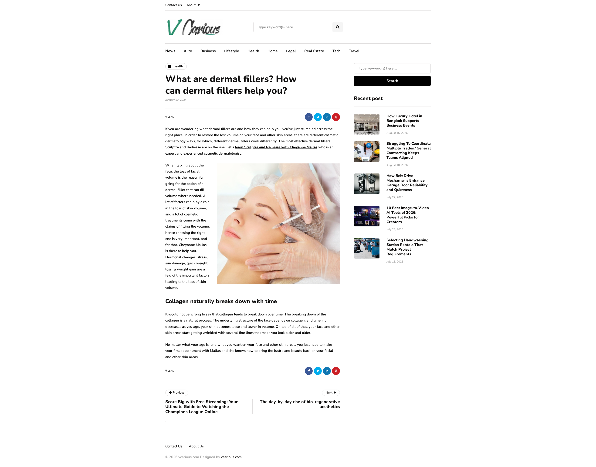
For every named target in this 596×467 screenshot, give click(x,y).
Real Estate (314, 51)
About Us (193, 5)
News (170, 51)
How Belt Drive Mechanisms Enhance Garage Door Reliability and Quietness (407, 182)
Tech (336, 51)
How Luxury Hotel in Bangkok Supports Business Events (404, 120)
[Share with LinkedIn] (327, 117)
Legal (291, 51)
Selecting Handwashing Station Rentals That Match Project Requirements (407, 246)
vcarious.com (231, 457)
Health (253, 51)
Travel (354, 51)
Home (273, 51)
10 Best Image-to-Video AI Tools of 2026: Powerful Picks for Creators (407, 214)
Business (208, 51)
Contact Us (173, 5)
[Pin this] (336, 117)
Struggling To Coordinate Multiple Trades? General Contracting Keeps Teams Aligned (408, 150)
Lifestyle (231, 51)
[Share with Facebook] (309, 117)
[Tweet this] (318, 117)
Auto (188, 51)
